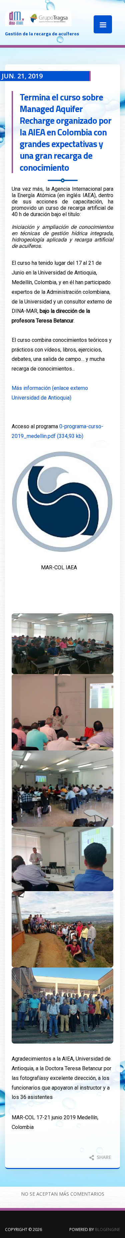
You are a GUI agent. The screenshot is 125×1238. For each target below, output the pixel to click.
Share (103, 1157)
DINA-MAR (38, 25)
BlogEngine (107, 1229)
